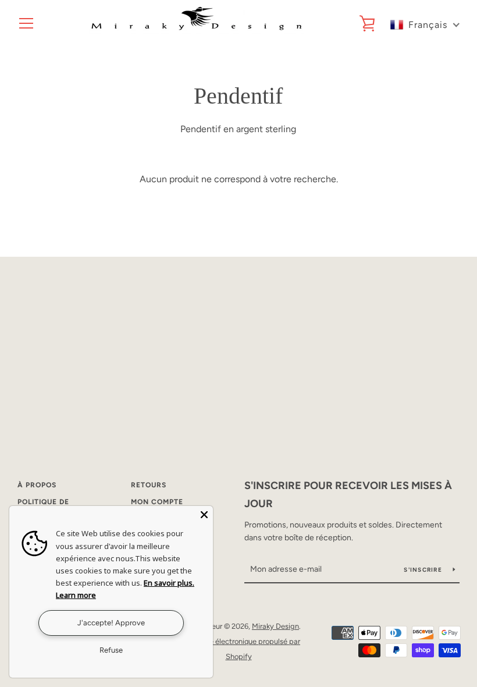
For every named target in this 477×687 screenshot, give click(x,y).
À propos (36, 485)
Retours (148, 485)
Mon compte (157, 502)
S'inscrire (424, 569)
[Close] (204, 514)
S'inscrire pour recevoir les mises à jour (348, 494)
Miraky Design (275, 626)
